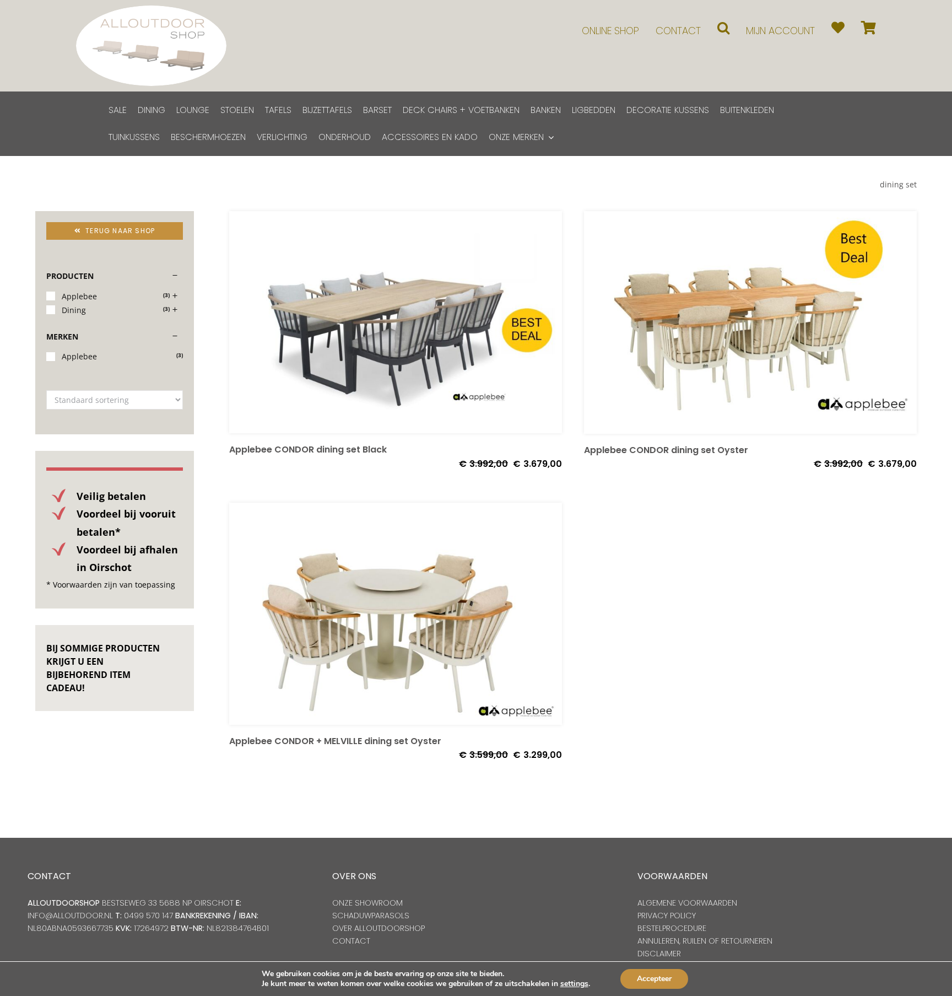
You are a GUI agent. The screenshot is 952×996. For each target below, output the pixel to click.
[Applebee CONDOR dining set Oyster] (750, 322)
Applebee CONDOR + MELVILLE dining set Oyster (335, 741)
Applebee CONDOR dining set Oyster (666, 450)
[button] (723, 28)
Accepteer (654, 978)
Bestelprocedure (671, 928)
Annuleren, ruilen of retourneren (704, 940)
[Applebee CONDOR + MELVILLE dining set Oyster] (395, 614)
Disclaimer (659, 953)
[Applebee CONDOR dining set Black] (395, 322)
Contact (351, 940)
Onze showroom (367, 902)
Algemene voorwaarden (687, 902)
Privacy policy (666, 915)
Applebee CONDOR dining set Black (308, 449)
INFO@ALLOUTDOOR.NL (70, 915)
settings (574, 984)
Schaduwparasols (370, 915)
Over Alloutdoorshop (378, 928)
